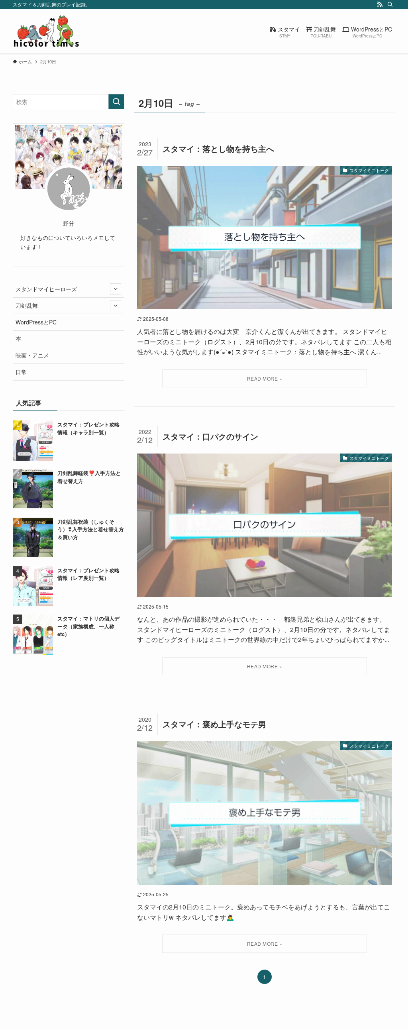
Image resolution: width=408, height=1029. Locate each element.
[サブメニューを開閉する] (115, 289)
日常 (21, 372)
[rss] (380, 4)
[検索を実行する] (116, 101)
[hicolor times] (46, 31)
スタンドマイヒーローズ (46, 289)
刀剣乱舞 (27, 305)
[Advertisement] (68, 718)
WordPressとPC (36, 322)
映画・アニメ (32, 355)
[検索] (390, 4)
